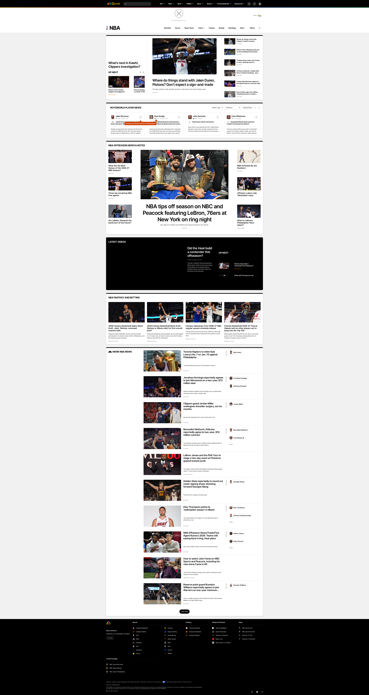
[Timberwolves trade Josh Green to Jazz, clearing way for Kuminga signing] (229, 62)
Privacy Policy (157, 682)
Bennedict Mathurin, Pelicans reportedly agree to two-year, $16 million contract (201, 432)
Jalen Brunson (122, 116)
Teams (200, 28)
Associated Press (187, 474)
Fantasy (212, 28)
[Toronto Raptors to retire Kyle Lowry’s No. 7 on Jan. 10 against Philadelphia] (162, 360)
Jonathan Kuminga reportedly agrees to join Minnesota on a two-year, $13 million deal (203, 380)
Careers (114, 682)
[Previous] (140, 72)
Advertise (108, 682)
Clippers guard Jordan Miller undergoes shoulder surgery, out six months (202, 406)
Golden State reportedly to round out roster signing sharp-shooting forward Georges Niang (203, 484)
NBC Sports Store (135, 682)
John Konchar (199, 116)
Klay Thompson (239, 508)
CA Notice (179, 682)
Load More (184, 611)
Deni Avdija (159, 116)
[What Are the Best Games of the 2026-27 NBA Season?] (120, 156)
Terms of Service (187, 682)
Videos (252, 28)
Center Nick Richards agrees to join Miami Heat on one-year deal (248, 82)
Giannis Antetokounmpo (242, 515)
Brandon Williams (239, 585)
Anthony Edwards (239, 386)
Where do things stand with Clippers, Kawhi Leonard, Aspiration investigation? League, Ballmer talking (246, 40)
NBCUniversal (116, 684)
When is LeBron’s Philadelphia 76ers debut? (245, 222)
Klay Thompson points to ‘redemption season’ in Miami (198, 508)
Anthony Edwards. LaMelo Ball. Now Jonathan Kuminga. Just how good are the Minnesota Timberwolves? (247, 72)
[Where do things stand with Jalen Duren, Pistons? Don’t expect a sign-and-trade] (184, 56)
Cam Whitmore (238, 116)
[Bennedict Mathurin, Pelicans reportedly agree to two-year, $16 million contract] (162, 438)
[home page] (113, 4)
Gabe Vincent (238, 541)
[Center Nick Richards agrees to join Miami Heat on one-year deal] (229, 83)
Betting (221, 28)
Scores (177, 28)
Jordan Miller (238, 404)
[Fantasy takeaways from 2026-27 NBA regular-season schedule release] (204, 312)
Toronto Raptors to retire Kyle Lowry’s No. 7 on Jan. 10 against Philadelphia (200, 354)
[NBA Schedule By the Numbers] (249, 156)
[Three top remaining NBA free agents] (120, 183)
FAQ (129, 682)
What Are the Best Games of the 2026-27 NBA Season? (118, 168)
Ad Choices (150, 682)
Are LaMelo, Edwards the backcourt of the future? (120, 221)
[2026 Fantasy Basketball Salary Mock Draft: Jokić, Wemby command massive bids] (126, 312)
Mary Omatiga (241, 228)
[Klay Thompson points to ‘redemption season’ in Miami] (162, 516)
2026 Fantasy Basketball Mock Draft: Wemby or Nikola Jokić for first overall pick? (164, 328)
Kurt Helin (155, 92)
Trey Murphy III (238, 438)
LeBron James (238, 533)
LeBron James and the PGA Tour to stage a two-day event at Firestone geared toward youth (202, 458)
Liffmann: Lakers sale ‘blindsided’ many (247, 194)
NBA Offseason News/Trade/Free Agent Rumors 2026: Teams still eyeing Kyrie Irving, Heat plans (201, 535)
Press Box (143, 682)
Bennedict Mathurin (240, 430)
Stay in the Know (111, 630)
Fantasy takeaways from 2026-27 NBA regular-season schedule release (203, 327)
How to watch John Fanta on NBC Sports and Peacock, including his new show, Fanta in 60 (201, 561)
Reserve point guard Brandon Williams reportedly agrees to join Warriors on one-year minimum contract (201, 587)
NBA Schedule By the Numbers (247, 167)
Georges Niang (238, 482)
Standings (232, 28)
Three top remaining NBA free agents (120, 194)
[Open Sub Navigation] (164, 3)
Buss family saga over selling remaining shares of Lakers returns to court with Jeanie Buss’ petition (246, 93)
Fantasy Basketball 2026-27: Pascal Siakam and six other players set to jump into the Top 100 (240, 328)
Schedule (167, 28)
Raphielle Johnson (113, 341)
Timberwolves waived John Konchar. (203, 122)
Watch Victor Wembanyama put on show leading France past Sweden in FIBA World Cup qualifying (247, 51)
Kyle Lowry (237, 352)
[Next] (143, 72)
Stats (242, 28)
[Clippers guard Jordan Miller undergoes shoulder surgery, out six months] (162, 412)
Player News (189, 28)
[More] (249, 4)
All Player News (247, 107)
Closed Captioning (121, 682)
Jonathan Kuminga (240, 378)
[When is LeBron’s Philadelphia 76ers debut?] (249, 211)
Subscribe (110, 638)
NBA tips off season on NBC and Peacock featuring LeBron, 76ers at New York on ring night (184, 213)
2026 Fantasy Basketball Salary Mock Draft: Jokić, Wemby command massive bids (125, 328)
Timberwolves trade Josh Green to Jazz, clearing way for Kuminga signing (247, 61)
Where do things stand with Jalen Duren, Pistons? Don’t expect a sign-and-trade (183, 82)
